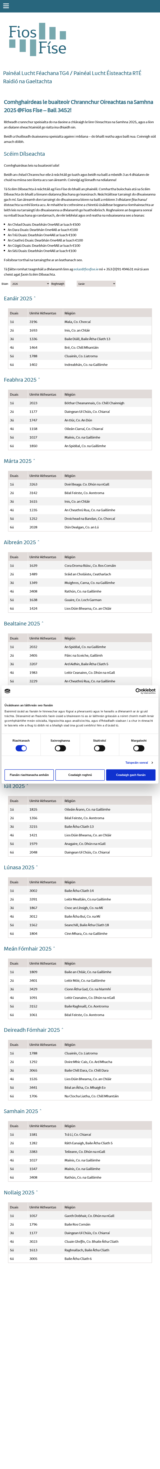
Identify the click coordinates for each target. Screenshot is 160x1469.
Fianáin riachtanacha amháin (29, 775)
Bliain (5, 284)
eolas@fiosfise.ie (86, 269)
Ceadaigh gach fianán (131, 775)
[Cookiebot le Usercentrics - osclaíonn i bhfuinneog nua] (138, 691)
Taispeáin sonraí (136, 762)
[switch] (60, 748)
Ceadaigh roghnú (80, 775)
